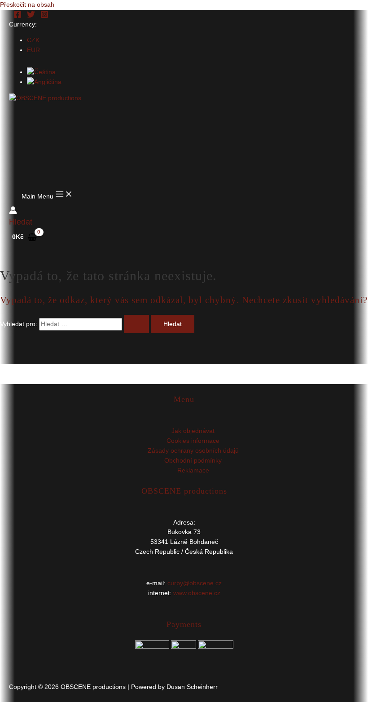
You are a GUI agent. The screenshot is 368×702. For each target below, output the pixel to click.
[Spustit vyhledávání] (136, 324)
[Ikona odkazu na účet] (13, 211)
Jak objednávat (193, 431)
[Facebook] (17, 16)
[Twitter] (31, 16)
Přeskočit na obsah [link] (27, 4)
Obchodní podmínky (193, 460)
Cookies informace (192, 440)
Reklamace (193, 470)
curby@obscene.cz (194, 583)
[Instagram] (44, 16)
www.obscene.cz (196, 593)
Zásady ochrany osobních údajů (193, 450)
